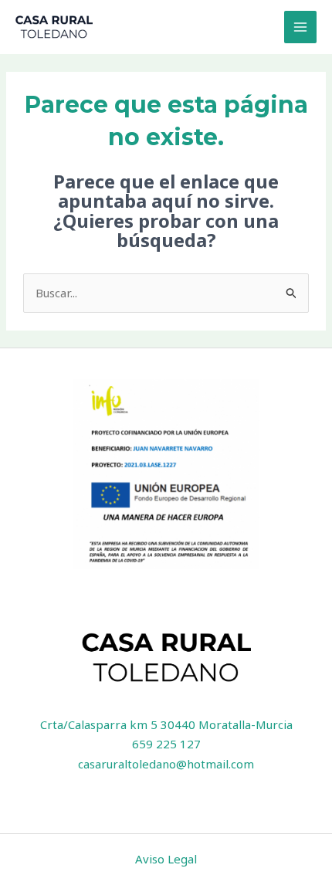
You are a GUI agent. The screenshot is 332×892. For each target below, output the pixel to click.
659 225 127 (166, 743)
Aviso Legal (166, 859)
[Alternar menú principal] (300, 27)
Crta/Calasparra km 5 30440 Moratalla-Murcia (166, 724)
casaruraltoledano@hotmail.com (166, 764)
